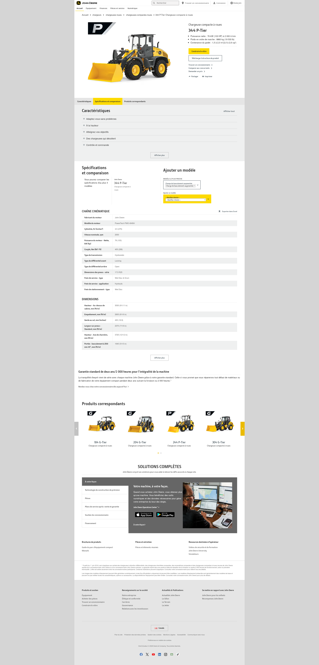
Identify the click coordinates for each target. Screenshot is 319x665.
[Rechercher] (154, 3)
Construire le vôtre (199, 51)
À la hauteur (92, 125)
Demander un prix (196, 71)
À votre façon (138, 524)
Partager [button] (194, 76)
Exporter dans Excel (229, 211)
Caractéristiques (84, 101)
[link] (235, 3)
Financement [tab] (90, 523)
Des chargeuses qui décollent (101, 138)
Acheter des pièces (89, 598)
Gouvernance (127, 605)
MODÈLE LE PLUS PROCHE (172, 179)
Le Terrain (166, 602)
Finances (103, 8)
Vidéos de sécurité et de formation (203, 547)
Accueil (80, 8)
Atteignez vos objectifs (97, 132)
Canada (161, 628)
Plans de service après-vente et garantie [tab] (102, 506)
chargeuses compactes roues (139, 15)
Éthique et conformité (131, 598)
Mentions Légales (169, 635)
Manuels (85, 550)
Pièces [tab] (87, 498)
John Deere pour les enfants (213, 595)
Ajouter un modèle (169, 193)
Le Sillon (165, 598)
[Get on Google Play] (165, 514)
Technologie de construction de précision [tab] (102, 490)
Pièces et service (117, 8)
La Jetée (165, 605)
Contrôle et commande (97, 145)
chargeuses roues (114, 15)
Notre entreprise (129, 595)
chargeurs (96, 15)
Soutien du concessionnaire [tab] (96, 515)
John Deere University (198, 550)
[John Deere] (88, 3)
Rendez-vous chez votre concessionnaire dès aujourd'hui (102, 386)
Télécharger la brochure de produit (205, 58)
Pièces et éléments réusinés (146, 547)
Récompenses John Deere (212, 598)
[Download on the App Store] (144, 514)
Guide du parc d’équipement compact (97, 547)
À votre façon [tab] (90, 481)
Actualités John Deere (171, 595)
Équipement (91, 8)
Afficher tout (229, 111)
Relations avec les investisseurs (135, 608)
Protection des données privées (135, 635)
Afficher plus (159, 155)
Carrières (126, 602)
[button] (141, 654)
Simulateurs (194, 554)
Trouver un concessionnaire (199, 65)
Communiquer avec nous (196, 635)
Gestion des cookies (154, 635)
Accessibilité (181, 635)
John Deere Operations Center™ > (146, 507)
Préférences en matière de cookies (159, 640)
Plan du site (118, 635)
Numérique (132, 8)
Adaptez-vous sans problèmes (101, 119)
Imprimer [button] (208, 76)
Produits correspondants (135, 101)
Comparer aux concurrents (199, 68)
